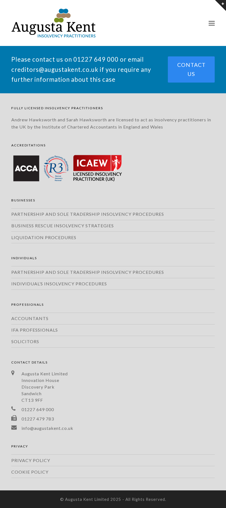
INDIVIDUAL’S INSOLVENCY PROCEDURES (59, 283)
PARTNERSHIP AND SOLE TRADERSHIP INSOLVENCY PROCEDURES (87, 214)
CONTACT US (191, 69)
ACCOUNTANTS (30, 318)
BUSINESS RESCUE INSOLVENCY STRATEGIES (62, 225)
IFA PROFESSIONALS (34, 329)
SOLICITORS (25, 341)
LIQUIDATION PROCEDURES (43, 237)
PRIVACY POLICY (30, 460)
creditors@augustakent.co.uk (54, 69)
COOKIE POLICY (30, 471)
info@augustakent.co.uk (47, 428)
